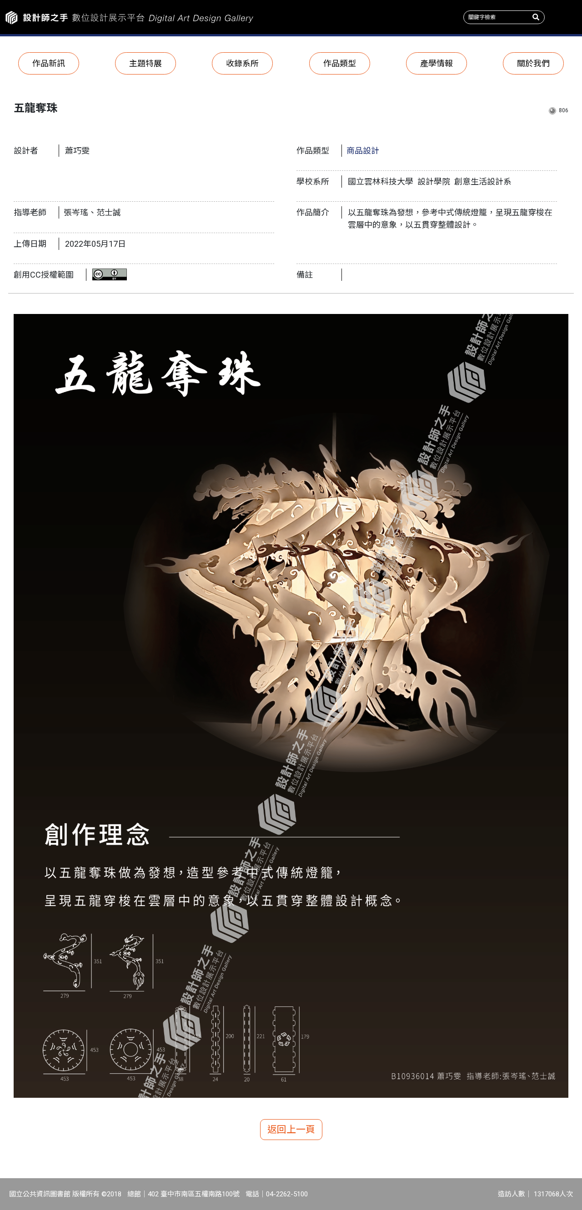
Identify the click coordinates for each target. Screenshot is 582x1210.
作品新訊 (48, 63)
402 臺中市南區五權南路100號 (194, 1194)
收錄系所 (242, 63)
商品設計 (362, 150)
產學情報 (436, 63)
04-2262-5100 (287, 1194)
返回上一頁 (291, 1129)
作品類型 (339, 63)
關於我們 (533, 63)
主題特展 (145, 63)
